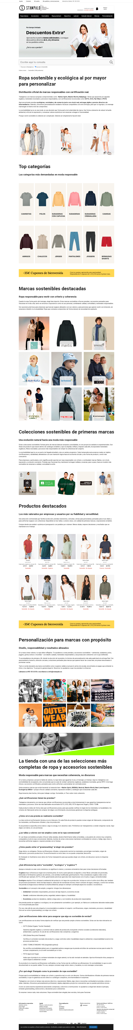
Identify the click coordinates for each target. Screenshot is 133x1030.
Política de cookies (24, 1008)
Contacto (28, 1)
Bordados (61, 1006)
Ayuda (21, 1)
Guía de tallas (43, 1011)
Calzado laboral (86, 16)
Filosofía (21, 1010)
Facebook (84, 1005)
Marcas (96, 16)
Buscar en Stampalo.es (27, 67)
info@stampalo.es (62, 1023)
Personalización (107, 16)
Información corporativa (26, 1003)
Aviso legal (22, 1006)
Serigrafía (61, 1008)
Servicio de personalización (66, 1010)
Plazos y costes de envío (46, 1005)
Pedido (105, 8)
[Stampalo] (34, 7)
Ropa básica (24, 16)
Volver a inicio (22, 70)
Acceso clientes (89, 10)
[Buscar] (111, 62)
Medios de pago (43, 1006)
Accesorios (35, 16)
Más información (81, 1027)
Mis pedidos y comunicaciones (51, 1)
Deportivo (67, 16)
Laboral (76, 16)
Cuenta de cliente (89, 8)
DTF (60, 1005)
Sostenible (45, 16)
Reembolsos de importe (45, 1008)
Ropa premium (56, 16)
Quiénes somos (23, 1005)
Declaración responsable (45, 1010)
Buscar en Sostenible (41, 67)
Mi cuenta (36, 1)
